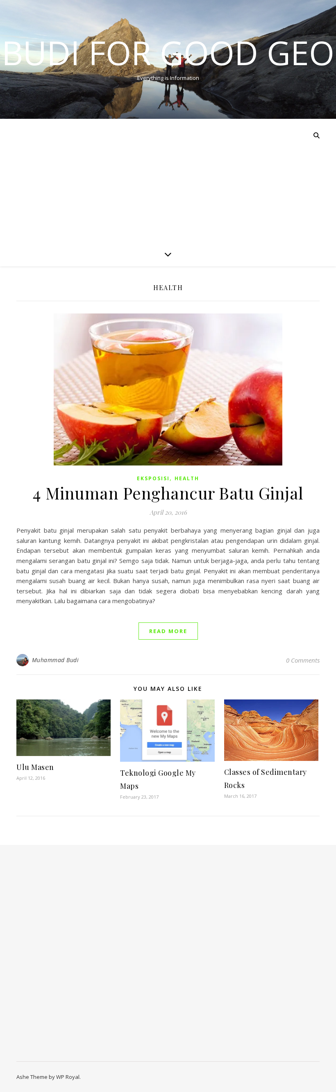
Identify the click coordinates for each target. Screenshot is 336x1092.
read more (168, 631)
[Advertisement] (168, 180)
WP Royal (67, 1077)
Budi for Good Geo (168, 52)
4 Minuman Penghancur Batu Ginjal (168, 493)
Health (187, 478)
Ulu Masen (35, 767)
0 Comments (303, 660)
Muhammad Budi (55, 660)
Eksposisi (153, 478)
